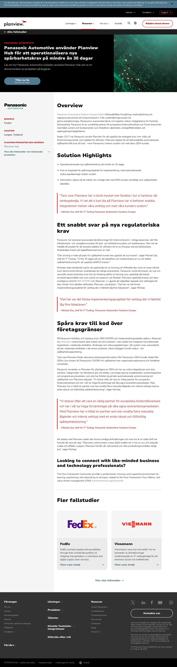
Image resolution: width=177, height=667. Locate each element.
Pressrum (95, 632)
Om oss (103, 23)
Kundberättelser (97, 611)
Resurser (87, 23)
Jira (107, 281)
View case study (70, 565)
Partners (129, 12)
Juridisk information (27, 662)
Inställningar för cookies (65, 662)
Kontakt (118, 23)
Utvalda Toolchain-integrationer (60, 627)
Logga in (164, 12)
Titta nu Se (22, 81)
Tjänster (53, 617)
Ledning (7, 611)
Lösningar (69, 23)
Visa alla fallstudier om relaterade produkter (23, 153)
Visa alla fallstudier (108, 580)
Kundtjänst (147, 12)
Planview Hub (11, 146)
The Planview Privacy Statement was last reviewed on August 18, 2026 (151, 648)
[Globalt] (135, 23)
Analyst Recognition (99, 607)
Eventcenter (96, 623)
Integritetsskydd (45, 662)
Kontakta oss (151, 613)
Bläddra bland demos (157, 23)
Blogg (93, 627)
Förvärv (9, 645)
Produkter (54, 609)
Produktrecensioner (99, 615)
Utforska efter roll (59, 637)
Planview (15, 24)
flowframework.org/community (107, 480)
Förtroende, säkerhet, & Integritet (17, 623)
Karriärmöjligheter (11, 615)
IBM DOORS (83, 281)
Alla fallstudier (17, 31)
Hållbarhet (8, 627)
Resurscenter (96, 619)
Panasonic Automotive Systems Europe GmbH (81, 114)
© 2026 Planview (11, 663)
